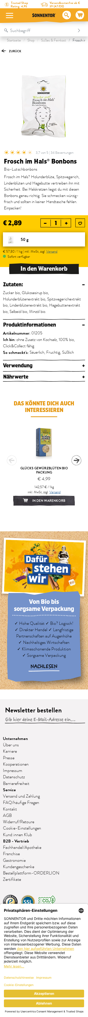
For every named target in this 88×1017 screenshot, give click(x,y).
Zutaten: (44, 285)
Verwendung (44, 366)
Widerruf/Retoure (18, 822)
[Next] (76, 460)
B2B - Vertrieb (16, 841)
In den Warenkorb (44, 269)
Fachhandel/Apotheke (22, 848)
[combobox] (39, 30)
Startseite (14, 40)
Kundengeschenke (18, 867)
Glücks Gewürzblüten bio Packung (44, 470)
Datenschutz (14, 777)
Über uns (11, 745)
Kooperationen (16, 764)
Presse (8, 758)
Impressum (12, 771)
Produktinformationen (44, 325)
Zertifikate (12, 880)
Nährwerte (44, 377)
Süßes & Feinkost (53, 40)
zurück (14, 51)
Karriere (10, 751)
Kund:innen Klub (17, 835)
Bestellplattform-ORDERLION (31, 873)
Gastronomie (14, 860)
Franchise (11, 854)
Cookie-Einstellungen (22, 828)
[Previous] (11, 460)
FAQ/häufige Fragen (21, 803)
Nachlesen (44, 666)
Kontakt (10, 809)
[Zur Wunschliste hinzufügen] (80, 223)
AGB (7, 816)
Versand (51, 251)
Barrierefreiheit (16, 784)
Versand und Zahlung (21, 796)
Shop (30, 40)
